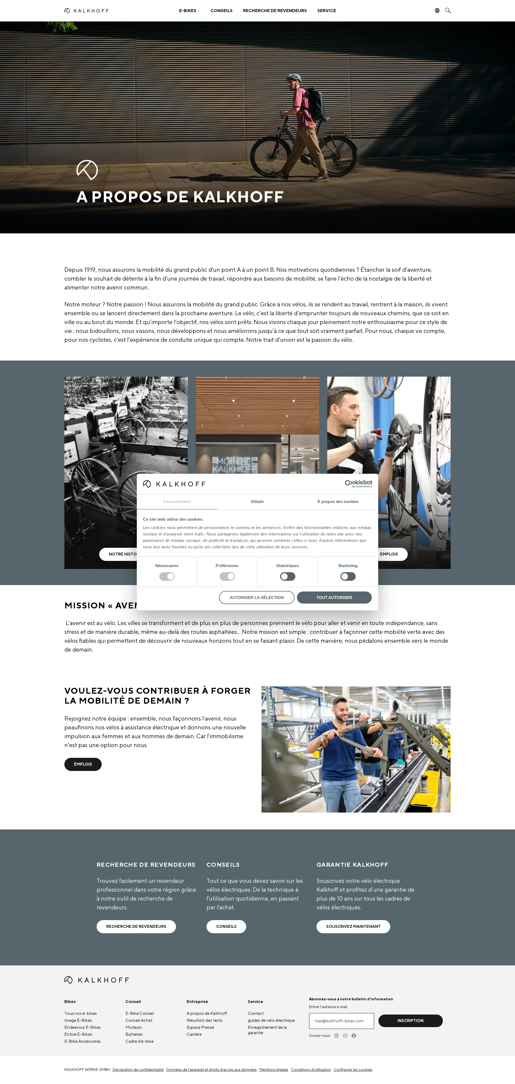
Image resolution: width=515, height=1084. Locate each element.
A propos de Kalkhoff (207, 1013)
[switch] (227, 576)
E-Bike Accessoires (82, 1041)
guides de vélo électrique (271, 1020)
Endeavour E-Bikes (82, 1027)
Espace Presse (200, 1027)
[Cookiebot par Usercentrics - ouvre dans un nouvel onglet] (348, 484)
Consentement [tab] (177, 501)
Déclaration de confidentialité (138, 1069)
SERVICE (326, 10)
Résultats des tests (204, 1020)
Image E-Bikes (78, 1020)
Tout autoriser (334, 597)
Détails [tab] (257, 501)
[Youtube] (345, 1035)
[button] (189, 10)
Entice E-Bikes (78, 1034)
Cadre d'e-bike (140, 1041)
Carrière (194, 1034)
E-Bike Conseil (140, 1013)
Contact (256, 1013)
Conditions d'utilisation (311, 1069)
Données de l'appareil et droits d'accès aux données (211, 1069)
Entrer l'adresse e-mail (328, 1007)
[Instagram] (337, 1035)
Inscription (411, 1020)
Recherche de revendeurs (136, 926)
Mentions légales (273, 1069)
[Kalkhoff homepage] (111, 10)
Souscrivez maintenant (353, 926)
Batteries (134, 1034)
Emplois (83, 764)
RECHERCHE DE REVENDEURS (275, 10)
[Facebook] (354, 1035)
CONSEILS (222, 10)
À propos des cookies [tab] (338, 501)
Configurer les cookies (353, 1069)
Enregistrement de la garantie (267, 1030)
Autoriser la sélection (257, 597)
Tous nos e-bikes (80, 1013)
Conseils (226, 926)
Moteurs (134, 1027)
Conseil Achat (139, 1020)
